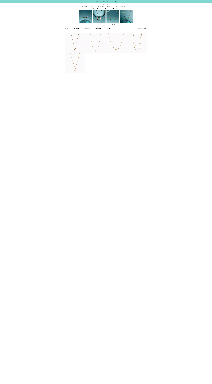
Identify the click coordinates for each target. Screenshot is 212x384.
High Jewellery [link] (84, 6)
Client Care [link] (11, 4)
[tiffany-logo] (106, 4)
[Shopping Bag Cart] (210, 4)
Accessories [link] (123, 6)
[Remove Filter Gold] (74, 31)
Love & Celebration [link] (100, 6)
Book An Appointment (197, 4)
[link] (4, 4)
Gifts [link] (129, 6)
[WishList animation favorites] (207, 4)
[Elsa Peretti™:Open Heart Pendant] (75, 63)
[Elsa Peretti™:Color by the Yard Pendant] (116, 43)
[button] (1, 4)
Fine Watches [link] (109, 6)
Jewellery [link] (92, 6)
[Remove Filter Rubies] (79, 31)
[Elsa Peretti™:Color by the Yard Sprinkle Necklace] (137, 43)
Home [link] (116, 6)
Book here (114, 1)
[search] (1, 4)
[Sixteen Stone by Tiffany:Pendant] (75, 43)
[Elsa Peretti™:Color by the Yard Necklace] (95, 43)
